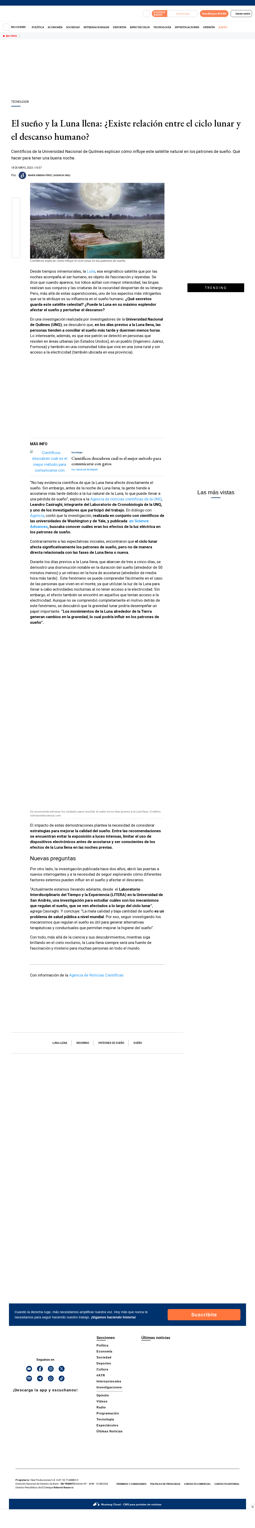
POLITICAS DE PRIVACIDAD (165, 1484)
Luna (91, 271)
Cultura (102, 1369)
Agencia (37, 515)
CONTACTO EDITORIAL (227, 1484)
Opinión (209, 27)
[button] (16, 203)
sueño (137, 1042)
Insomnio (82, 1042)
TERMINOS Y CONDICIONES (131, 1484)
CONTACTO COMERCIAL (197, 1484)
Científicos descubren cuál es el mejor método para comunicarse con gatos (116, 461)
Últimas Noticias (110, 1431)
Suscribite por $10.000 (214, 13)
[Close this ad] (252, 1506)
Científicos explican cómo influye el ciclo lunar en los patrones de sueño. (78, 260)
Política (38, 27)
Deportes (119, 27)
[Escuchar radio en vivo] (182, 13)
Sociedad (73, 27)
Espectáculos (140, 27)
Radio (223, 27)
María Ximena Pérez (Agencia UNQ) (49, 175)
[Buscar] (146, 13)
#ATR (101, 1375)
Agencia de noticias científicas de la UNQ (126, 499)
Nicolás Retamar (84, 469)
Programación (108, 1413)
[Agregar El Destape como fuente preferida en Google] (163, 175)
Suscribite (204, 1314)
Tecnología (162, 27)
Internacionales (96, 27)
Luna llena (59, 1042)
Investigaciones (187, 27)
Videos (102, 1401)
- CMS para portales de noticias (131, 1504)
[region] (127, 70)
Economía (55, 27)
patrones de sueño (111, 1042)
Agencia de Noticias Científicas (96, 975)
